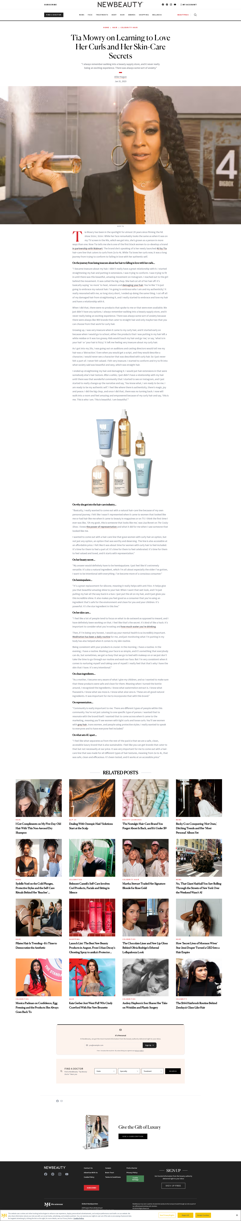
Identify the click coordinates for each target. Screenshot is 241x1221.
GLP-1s (73, 820)
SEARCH (173, 1071)
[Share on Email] (61, 1101)
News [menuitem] (81, 15)
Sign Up (148, 1045)
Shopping (74, 939)
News (179, 820)
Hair (114, 27)
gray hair (82, 724)
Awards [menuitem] (132, 15)
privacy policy (139, 1051)
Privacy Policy (132, 1172)
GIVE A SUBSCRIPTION (133, 1136)
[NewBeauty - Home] (120, 4)
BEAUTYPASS (183, 15)
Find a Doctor (132, 1168)
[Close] (237, 1215)
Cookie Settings (135, 1179)
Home (106, 27)
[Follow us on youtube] (175, 5)
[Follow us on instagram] (171, 5)
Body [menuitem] (114, 15)
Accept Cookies (203, 1215)
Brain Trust (109, 1172)
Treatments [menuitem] (102, 15)
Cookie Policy (89, 1177)
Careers (108, 1168)
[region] (120, 1215)
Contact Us (88, 1168)
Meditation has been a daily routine (91, 636)
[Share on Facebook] (57, 1101)
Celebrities (75, 879)
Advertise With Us (91, 1172)
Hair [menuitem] (122, 15)
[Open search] (195, 14)
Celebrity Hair (129, 27)
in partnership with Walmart (87, 248)
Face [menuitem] (90, 15)
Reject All (185, 1215)
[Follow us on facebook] (163, 5)
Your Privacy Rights (167, 1215)
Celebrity (181, 999)
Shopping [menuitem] (144, 15)
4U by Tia (162, 248)
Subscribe (50, 4)
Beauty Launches (132, 820)
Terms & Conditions (113, 1177)
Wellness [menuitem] (157, 15)
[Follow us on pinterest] (167, 5)
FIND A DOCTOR (53, 15)
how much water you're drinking (138, 626)
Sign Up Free (173, 1186)
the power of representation (101, 526)
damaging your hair (132, 285)
